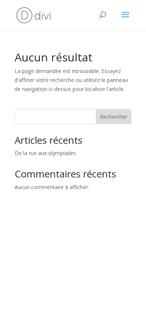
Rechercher (113, 116)
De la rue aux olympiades (45, 153)
